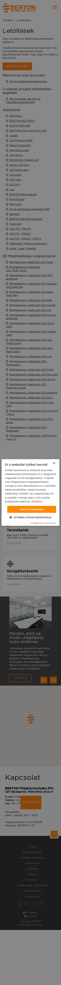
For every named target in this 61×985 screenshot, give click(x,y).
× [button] (54, 463)
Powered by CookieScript (43, 523)
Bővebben (37, 501)
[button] (30, 517)
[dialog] (30, 492)
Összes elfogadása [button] (32, 509)
